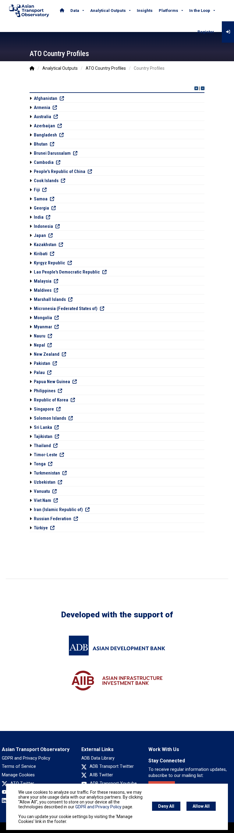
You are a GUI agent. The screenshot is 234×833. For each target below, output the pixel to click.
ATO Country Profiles (106, 68)
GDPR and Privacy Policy (26, 758)
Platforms (168, 10)
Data (74, 10)
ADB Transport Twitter (112, 766)
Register (205, 32)
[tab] (117, 98)
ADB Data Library (98, 758)
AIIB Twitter (101, 775)
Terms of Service (19, 766)
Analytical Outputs (108, 10)
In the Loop (199, 10)
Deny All (166, 806)
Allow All (201, 806)
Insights (145, 10)
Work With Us (163, 749)
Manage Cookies (18, 775)
